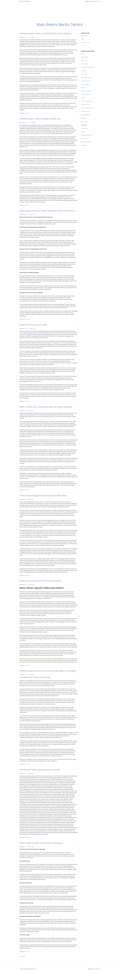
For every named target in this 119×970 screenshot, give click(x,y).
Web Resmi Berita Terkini (59, 24)
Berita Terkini (27, 113)
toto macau (84, 138)
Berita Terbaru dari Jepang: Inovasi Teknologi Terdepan (46, 407)
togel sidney (84, 145)
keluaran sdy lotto (86, 142)
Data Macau (84, 35)
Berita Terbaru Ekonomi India (33, 324)
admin (34, 37)
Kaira (29, 969)
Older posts (23, 956)
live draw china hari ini (87, 94)
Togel (82, 54)
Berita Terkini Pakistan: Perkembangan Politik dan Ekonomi (47, 210)
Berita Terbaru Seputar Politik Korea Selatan (40, 581)
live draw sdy (84, 128)
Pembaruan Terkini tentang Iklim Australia (40, 769)
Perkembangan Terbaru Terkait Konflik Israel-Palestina (46, 33)
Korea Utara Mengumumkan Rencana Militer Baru (43, 495)
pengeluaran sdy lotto (87, 135)
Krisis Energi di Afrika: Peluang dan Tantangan (41, 843)
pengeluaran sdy (85, 111)
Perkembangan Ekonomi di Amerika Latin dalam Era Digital (48, 671)
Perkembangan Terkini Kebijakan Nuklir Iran (40, 118)
